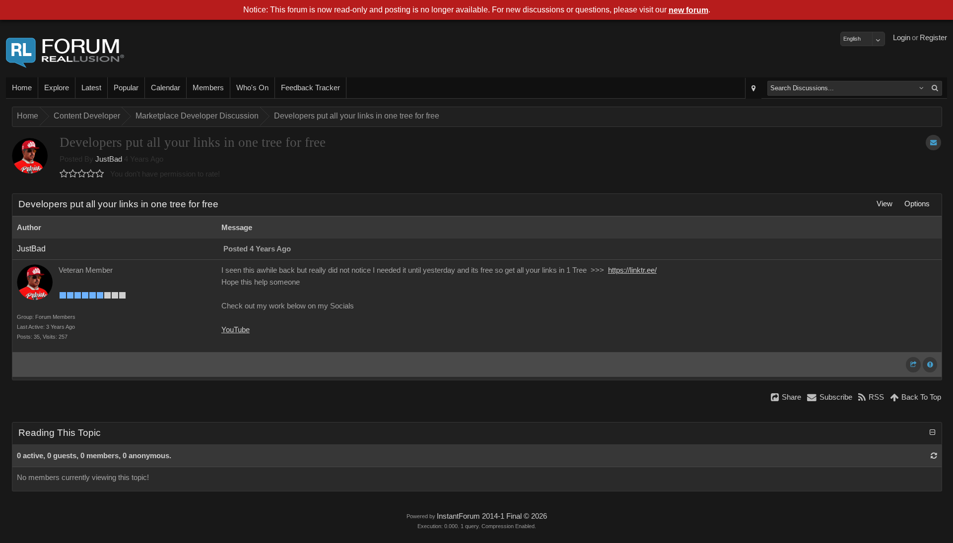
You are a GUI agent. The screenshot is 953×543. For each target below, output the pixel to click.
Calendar (165, 88)
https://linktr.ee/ (632, 270)
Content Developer (87, 116)
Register (933, 38)
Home (22, 88)
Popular (126, 88)
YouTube (235, 330)
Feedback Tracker (310, 88)
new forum (688, 10)
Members (208, 88)
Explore (56, 88)
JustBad (108, 159)
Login (901, 38)
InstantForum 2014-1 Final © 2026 (492, 516)
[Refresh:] (934, 456)
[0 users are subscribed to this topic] (933, 142)
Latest (91, 88)
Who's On (252, 88)
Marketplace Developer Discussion (197, 116)
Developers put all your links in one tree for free (356, 116)
